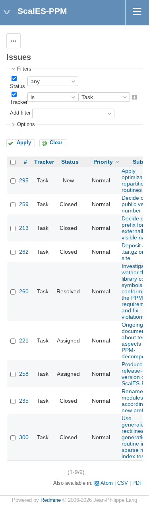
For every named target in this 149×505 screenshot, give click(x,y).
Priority (103, 162)
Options (26, 124)
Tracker (18, 102)
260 (24, 291)
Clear (56, 142)
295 (24, 180)
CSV (122, 483)
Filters (24, 69)
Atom (107, 483)
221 (24, 340)
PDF (137, 483)
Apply (24, 142)
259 (24, 204)
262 (24, 252)
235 (24, 401)
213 (24, 228)
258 (24, 374)
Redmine (51, 500)
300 (24, 437)
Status (17, 86)
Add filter (20, 113)
